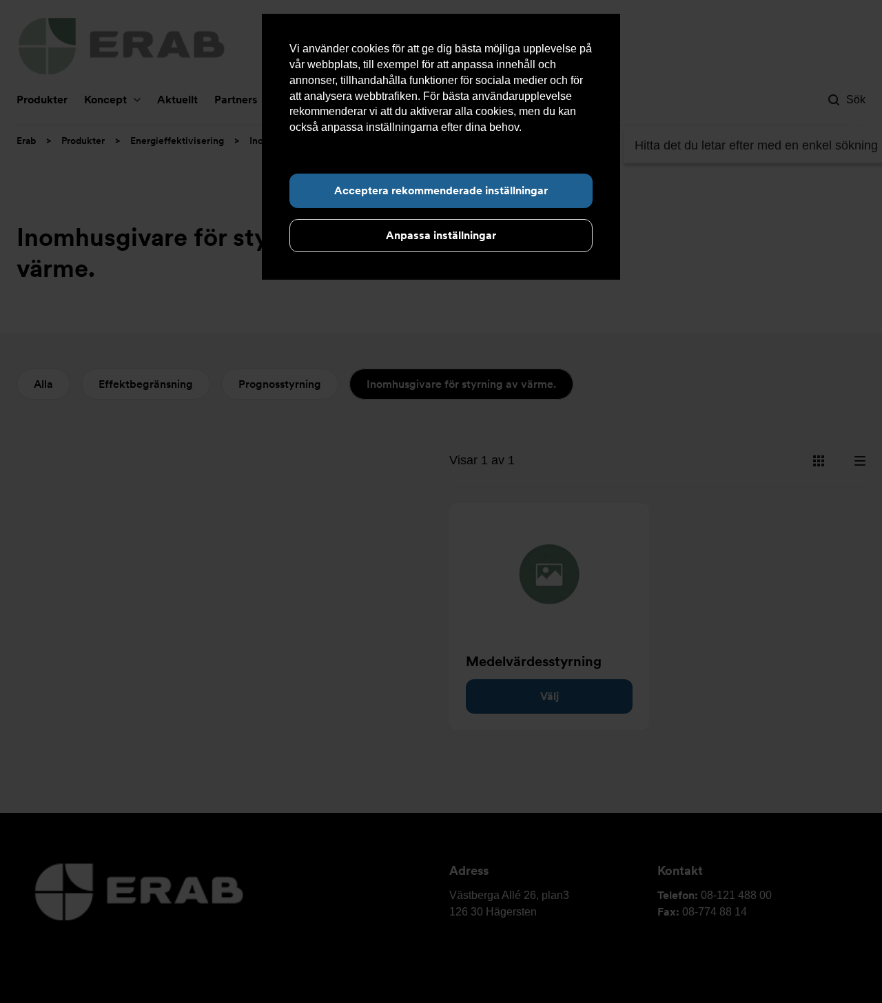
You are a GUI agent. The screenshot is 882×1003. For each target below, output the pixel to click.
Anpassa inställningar (441, 235)
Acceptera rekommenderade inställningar (441, 190)
